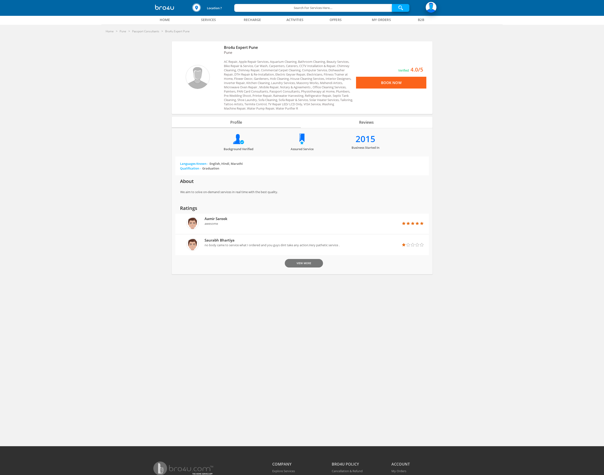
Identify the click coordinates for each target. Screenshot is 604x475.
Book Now (391, 82)
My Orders (398, 471)
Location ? (214, 8)
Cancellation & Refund (347, 471)
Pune (228, 52)
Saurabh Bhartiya (220, 240)
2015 (365, 139)
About (187, 181)
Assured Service (302, 149)
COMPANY (281, 464)
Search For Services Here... (313, 8)
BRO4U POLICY (345, 464)
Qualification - (199, 168)
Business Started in (365, 147)
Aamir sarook (216, 218)
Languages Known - (211, 163)
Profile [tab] (236, 122)
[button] (212, 8)
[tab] (165, 20)
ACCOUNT (400, 464)
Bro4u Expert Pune (241, 47)
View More (304, 263)
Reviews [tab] (366, 122)
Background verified (238, 149)
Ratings (188, 208)
